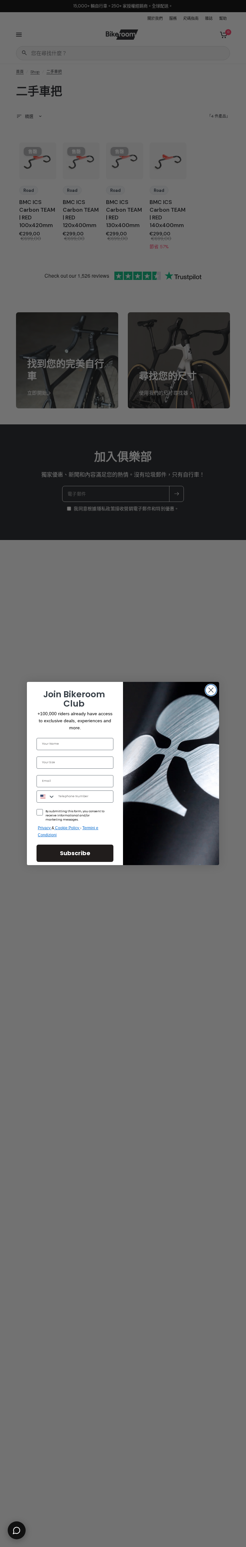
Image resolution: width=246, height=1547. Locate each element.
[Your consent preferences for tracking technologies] (240, 1160)
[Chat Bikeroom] (17, 1530)
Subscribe (75, 853)
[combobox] (46, 796)
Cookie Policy (67, 828)
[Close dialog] (211, 690)
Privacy (45, 828)
